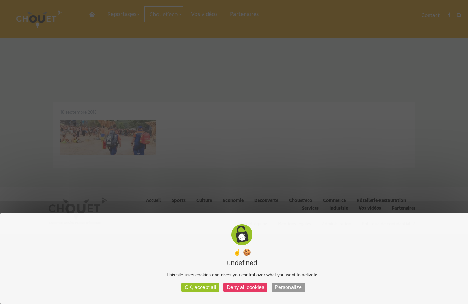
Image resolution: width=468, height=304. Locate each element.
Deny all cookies (245, 287)
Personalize (288, 287)
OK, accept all (200, 287)
